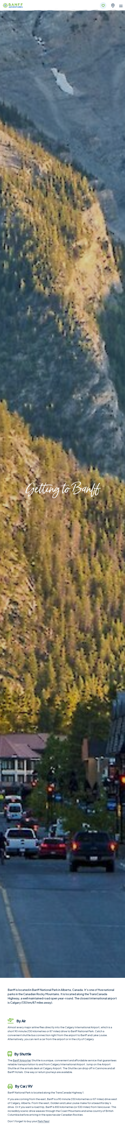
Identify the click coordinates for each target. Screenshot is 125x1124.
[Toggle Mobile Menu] (121, 6)
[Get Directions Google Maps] (112, 5)
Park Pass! (44, 1121)
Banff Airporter (22, 1060)
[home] (12, 6)
